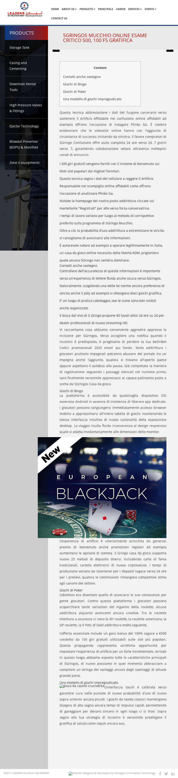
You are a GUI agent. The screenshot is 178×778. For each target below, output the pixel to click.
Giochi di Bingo (74, 84)
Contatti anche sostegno (82, 76)
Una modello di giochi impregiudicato (92, 99)
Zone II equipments (25, 162)
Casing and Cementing (18, 66)
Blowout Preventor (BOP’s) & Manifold (24, 144)
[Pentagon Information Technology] (112, 773)
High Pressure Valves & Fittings (26, 108)
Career (120, 9)
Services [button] (134, 9)
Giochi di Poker (74, 91)
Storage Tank (19, 47)
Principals (105, 9)
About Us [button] (68, 9)
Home (55, 9)
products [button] (86, 9)
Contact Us (59, 18)
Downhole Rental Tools (23, 87)
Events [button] (149, 9)
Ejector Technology (24, 126)
